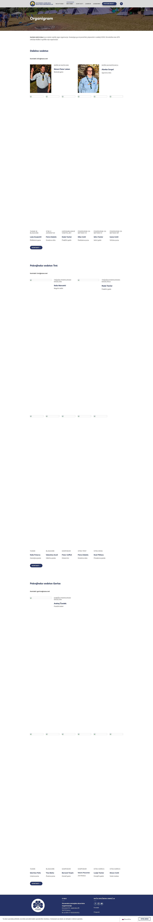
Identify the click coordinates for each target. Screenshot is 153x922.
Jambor (88, 4)
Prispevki (97, 912)
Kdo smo (69, 4)
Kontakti (79, 4)
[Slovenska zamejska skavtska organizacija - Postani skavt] (41, 3)
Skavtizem (59, 4)
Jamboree (96, 4)
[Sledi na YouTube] (101, 903)
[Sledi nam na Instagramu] (98, 903)
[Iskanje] (121, 3)
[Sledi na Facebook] (95, 903)
